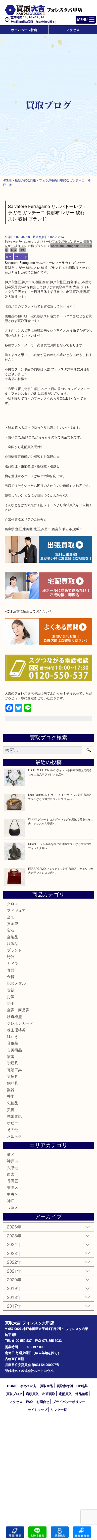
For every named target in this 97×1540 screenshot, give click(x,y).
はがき (12, 1036)
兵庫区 (12, 1207)
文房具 (12, 1076)
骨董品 (12, 1043)
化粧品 (12, 1102)
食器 (10, 970)
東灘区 (12, 1187)
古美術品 (14, 1049)
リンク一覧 (59, 1409)
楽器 (10, 1089)
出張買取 (48, 1393)
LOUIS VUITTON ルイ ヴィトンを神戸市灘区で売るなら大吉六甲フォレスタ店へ (60, 772)
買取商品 (46, 1385)
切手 (10, 1003)
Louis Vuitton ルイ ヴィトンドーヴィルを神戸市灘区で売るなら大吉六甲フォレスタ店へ (60, 797)
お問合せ (42, 1401)
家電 (10, 1056)
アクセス (72, 29)
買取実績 (82, 1532)
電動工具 (14, 1069)
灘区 (10, 1154)
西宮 (10, 1174)
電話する (15, 1532)
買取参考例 (65, 1385)
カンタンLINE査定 (37, 1532)
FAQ (29, 1401)
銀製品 (12, 943)
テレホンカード (20, 1023)
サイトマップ (37, 1409)
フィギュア (16, 910)
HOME (12, 1385)
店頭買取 (32, 1393)
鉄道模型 (14, 1016)
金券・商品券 (18, 1009)
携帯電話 (14, 1116)
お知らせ (14, 1136)
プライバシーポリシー (69, 1401)
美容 (10, 1109)
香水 (10, 1096)
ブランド (21, 257)
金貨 (10, 976)
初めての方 (28, 1385)
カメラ (12, 963)
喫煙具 (12, 1062)
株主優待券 (16, 1029)
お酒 (10, 996)
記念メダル (16, 983)
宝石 (10, 930)
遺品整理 (81, 1393)
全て (9, 257)
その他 (12, 1129)
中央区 (12, 1194)
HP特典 (82, 1385)
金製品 (12, 936)
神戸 (10, 1200)
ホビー (12, 1122)
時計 (10, 956)
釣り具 (12, 1082)
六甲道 (12, 1167)
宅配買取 (65, 1393)
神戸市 (12, 1160)
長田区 (12, 1180)
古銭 (10, 989)
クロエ (12, 903)
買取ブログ (14, 1393)
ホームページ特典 (24, 29)
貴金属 (12, 923)
